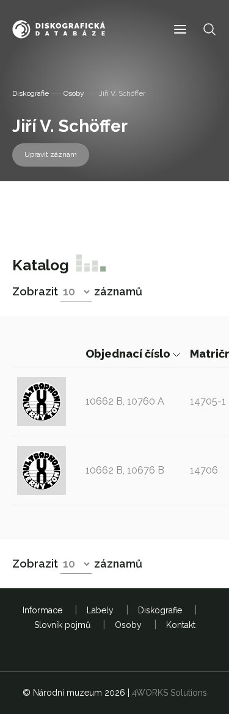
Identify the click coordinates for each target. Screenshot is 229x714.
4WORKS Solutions (169, 693)
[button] (180, 29)
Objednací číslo (129, 353)
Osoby (74, 93)
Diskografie (30, 93)
